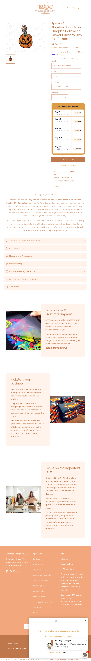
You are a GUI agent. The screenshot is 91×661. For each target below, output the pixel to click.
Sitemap (37, 607)
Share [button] (56, 186)
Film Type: (55, 82)
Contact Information (42, 602)
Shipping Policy (40, 586)
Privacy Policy (39, 596)
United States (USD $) (17, 648)
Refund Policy (39, 591)
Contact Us (38, 564)
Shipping (55, 48)
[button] (7, 7)
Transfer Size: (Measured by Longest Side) (66, 60)
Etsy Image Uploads (42, 575)
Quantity (54, 92)
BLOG (35, 612)
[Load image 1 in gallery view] (10, 59)
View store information (64, 181)
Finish (53, 72)
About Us (37, 570)
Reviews (36, 559)
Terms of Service (41, 580)
